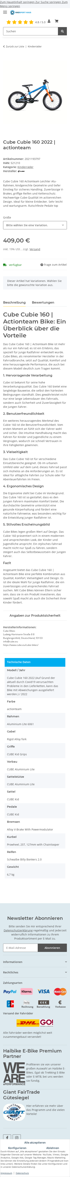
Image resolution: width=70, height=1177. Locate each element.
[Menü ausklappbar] (5, 10)
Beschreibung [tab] (14, 302)
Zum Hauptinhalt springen (17, 2)
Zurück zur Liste (15, 46)
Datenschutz (22, 1173)
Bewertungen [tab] (43, 302)
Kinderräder (25, 167)
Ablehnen (52, 1148)
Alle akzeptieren (35, 1142)
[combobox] (35, 225)
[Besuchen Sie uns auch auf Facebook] (7, 1137)
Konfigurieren (17, 1148)
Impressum (6, 1173)
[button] (49, 21)
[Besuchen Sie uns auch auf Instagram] (17, 1137)
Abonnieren (52, 948)
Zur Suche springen (48, 2)
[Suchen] (62, 31)
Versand (35, 249)
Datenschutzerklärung (18, 930)
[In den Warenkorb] (6, 58)
